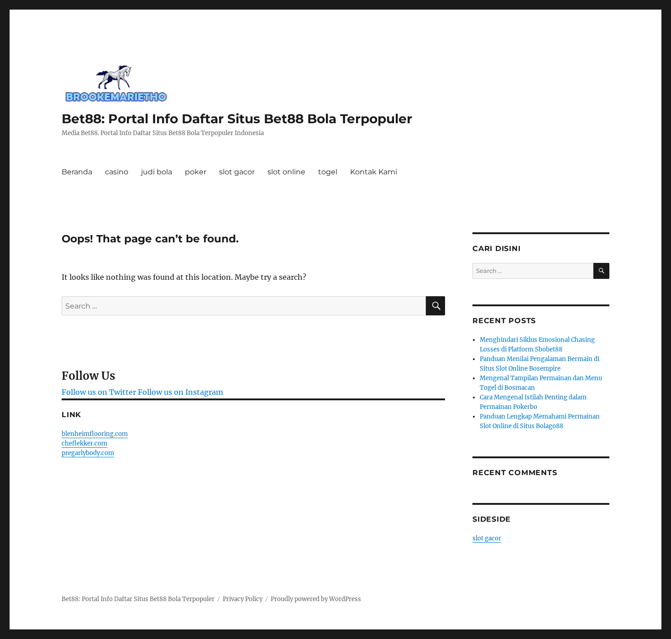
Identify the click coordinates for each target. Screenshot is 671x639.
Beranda (77, 172)
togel (327, 172)
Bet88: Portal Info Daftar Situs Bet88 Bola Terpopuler (237, 118)
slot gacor (237, 172)
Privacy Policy (242, 599)
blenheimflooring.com (95, 434)
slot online (286, 172)
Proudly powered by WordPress (316, 599)
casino (116, 172)
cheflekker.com (84, 443)
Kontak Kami (373, 172)
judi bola (156, 172)
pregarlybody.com (88, 453)
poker (195, 172)
